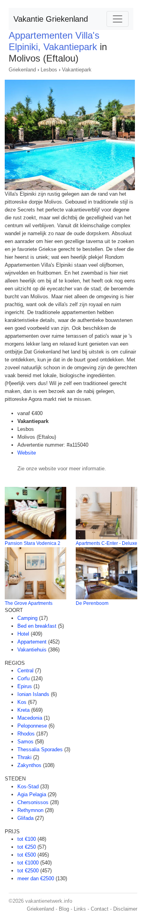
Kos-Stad (28, 787)
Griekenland (22, 70)
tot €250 (26, 847)
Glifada (25, 818)
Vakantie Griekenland (50, 19)
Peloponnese (32, 726)
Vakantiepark (77, 70)
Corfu (23, 678)
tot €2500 (28, 871)
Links (80, 909)
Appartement (32, 642)
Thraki (24, 757)
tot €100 (26, 839)
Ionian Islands (33, 694)
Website (26, 453)
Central (25, 671)
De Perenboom (92, 603)
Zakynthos (29, 765)
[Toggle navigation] (117, 19)
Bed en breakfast (36, 626)
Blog (64, 909)
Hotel (23, 634)
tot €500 (26, 855)
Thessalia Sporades (40, 749)
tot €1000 (28, 863)
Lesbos (49, 70)
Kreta (23, 710)
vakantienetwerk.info (48, 901)
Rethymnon (30, 810)
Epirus (24, 686)
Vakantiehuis (32, 650)
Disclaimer (125, 909)
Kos (21, 702)
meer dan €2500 (35, 878)
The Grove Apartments (28, 603)
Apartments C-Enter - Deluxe (106, 543)
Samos (25, 742)
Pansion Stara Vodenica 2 (32, 543)
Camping (27, 618)
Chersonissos (33, 802)
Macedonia (29, 718)
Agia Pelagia (31, 794)
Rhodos (26, 734)
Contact (99, 909)
